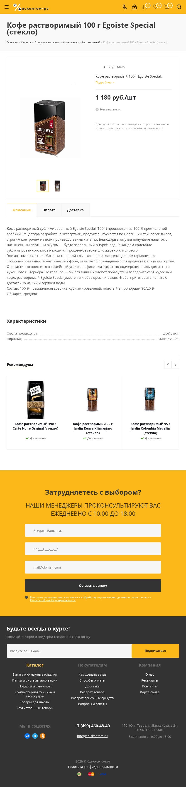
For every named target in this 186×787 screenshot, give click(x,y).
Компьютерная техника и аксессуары (35, 694)
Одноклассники (42, 736)
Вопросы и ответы (92, 704)
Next (175, 365)
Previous (168, 365)
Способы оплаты (92, 680)
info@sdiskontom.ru (92, 736)
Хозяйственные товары (35, 708)
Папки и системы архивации (34, 680)
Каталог (35, 665)
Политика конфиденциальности (93, 767)
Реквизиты (149, 680)
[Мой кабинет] (134, 7)
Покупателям (92, 665)
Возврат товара (92, 692)
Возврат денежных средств (92, 698)
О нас (149, 674)
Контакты (149, 686)
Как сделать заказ (92, 674)
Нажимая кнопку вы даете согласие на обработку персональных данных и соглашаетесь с (91, 599)
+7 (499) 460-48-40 (92, 725)
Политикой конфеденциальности (53, 600)
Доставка (92, 686)
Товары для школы (34, 702)
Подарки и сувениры (35, 686)
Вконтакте (27, 736)
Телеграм (35, 736)
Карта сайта (149, 692)
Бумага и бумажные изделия (34, 674)
